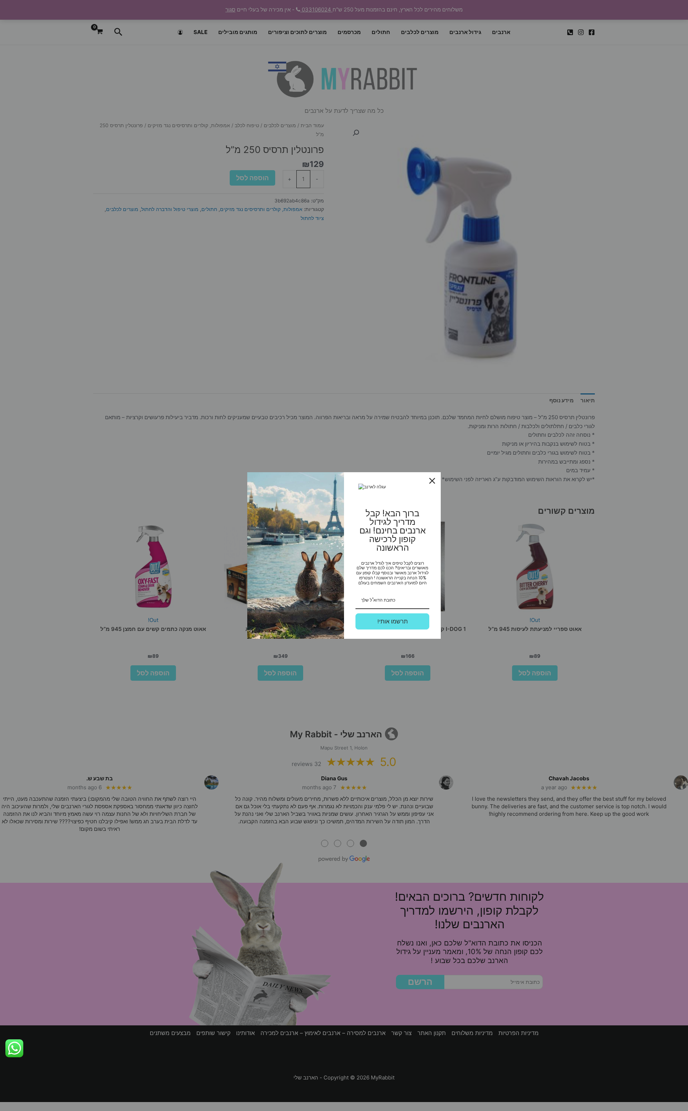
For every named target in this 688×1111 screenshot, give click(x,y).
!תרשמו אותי (392, 621)
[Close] (432, 480)
